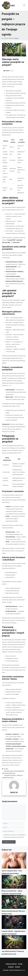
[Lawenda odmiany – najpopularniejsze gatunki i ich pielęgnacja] (14, 922)
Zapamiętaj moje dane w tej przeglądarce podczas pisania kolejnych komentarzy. (15, 836)
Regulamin (11, 967)
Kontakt (20, 964)
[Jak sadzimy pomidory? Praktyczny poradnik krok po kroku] (14, 942)
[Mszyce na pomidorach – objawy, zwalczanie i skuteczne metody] (14, 882)
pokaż (11, 70)
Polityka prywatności (11, 964)
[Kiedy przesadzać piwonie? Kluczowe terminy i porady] (14, 902)
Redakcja (17, 967)
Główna (6, 768)
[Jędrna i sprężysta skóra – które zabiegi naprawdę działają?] (14, 860)
